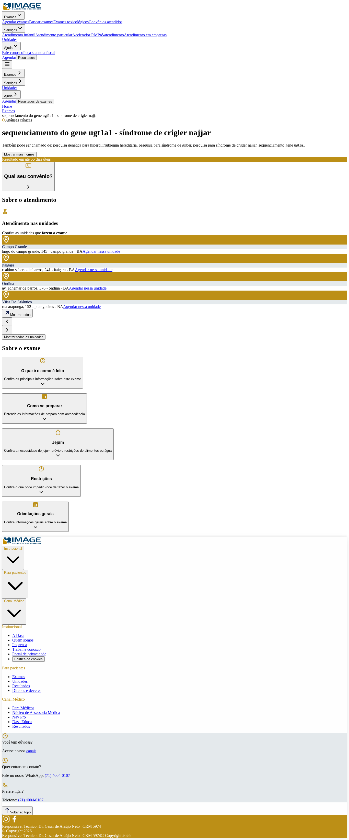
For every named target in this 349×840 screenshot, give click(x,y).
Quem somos (22, 640)
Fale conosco (12, 52)
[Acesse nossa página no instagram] (6, 822)
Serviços (10, 30)
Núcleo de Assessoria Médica (36, 712)
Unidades (9, 39)
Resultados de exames (35, 101)
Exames (10, 17)
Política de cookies (28, 659)
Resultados (26, 58)
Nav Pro (19, 717)
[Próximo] (7, 330)
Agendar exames (15, 22)
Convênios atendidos (105, 22)
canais (31, 751)
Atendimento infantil (18, 35)
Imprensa (19, 645)
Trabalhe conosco (26, 649)
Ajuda (8, 48)
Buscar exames (41, 22)
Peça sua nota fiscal (39, 52)
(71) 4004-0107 (57, 775)
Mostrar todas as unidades (23, 337)
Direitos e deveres (26, 690)
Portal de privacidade (29, 654)
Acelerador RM (85, 35)
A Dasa (18, 635)
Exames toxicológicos (71, 22)
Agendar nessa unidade (101, 251)
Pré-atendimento (111, 35)
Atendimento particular (53, 35)
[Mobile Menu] (7, 64)
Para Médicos (23, 708)
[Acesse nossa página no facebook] (14, 822)
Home (7, 106)
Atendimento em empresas (145, 35)
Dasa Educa (22, 722)
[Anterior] (7, 321)
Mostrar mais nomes (19, 154)
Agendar (9, 57)
